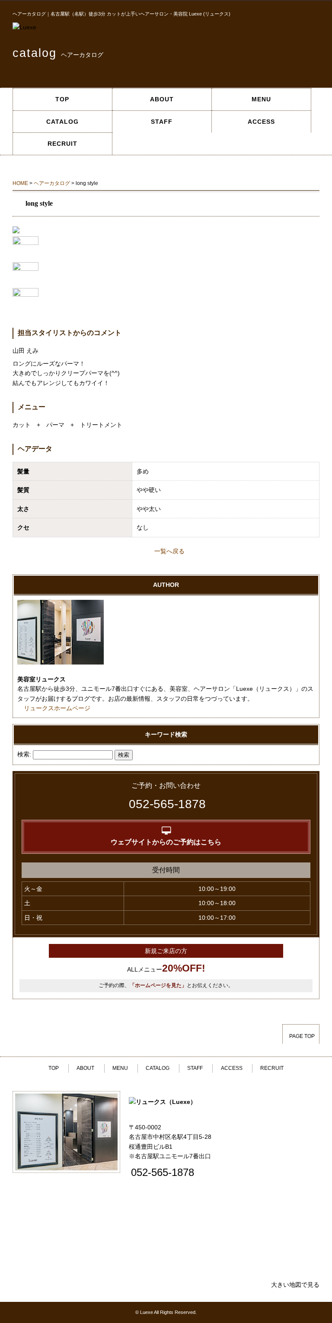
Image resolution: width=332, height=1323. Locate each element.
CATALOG (62, 121)
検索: (24, 754)
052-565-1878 (167, 804)
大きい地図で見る (295, 1284)
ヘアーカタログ (52, 183)
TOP (62, 99)
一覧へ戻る (169, 551)
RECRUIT (62, 143)
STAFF (161, 121)
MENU (261, 99)
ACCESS (261, 121)
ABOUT (162, 99)
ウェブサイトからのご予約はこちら (166, 842)
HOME (20, 183)
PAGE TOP (302, 1036)
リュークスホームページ (57, 708)
